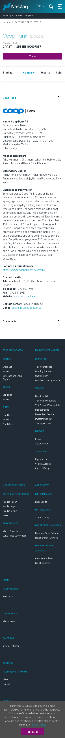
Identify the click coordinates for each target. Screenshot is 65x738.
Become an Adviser (44, 558)
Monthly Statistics (44, 371)
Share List (7, 367)
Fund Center (8, 424)
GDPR (5, 515)
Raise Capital (41, 502)
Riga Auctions (42, 459)
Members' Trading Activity (47, 380)
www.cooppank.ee (24, 296)
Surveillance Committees (14, 536)
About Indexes (42, 443)
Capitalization (41, 376)
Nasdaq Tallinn (10, 502)
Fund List (7, 415)
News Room (8, 596)
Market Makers (42, 410)
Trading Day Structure (45, 400)
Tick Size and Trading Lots (47, 405)
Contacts (7, 684)
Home (5, 15)
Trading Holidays (43, 423)
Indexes (38, 439)
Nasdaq (15, 6)
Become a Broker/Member (47, 533)
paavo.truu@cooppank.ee (26, 307)
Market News (9, 621)
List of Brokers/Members (46, 538)
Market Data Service (44, 414)
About (5, 679)
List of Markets (42, 396)
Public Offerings (43, 468)
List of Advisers (42, 563)
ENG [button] (39, 6)
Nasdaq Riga (9, 506)
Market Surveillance (12, 531)
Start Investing (42, 517)
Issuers (6, 371)
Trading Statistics (43, 367)
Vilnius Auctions (43, 464)
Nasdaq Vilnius (10, 511)
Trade (32, 56)
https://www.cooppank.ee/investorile (24, 269)
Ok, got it (32, 732)
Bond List (7, 395)
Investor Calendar (43, 419)
